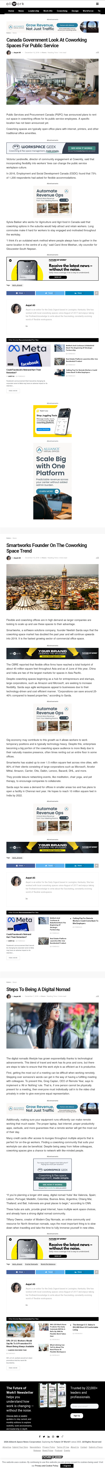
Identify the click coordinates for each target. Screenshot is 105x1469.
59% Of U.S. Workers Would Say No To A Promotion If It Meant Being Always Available (20, 1344)
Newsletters (35, 1447)
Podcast (58, 1450)
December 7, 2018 (31, 996)
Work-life (47, 11)
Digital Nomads (31, 1264)
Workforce (88, 11)
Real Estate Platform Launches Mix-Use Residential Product (58, 941)
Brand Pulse (47, 1450)
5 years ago (21, 376)
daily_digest (17, 285)
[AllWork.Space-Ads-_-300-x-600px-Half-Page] (52, 481)
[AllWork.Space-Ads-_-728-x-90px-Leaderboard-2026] (52, 27)
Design (75, 11)
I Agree (67, 1466)
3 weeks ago (78, 1333)
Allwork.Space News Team (17, 1350)
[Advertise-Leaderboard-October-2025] (52, 653)
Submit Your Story (20, 1447)
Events (67, 1450)
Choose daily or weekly (16, 1416)
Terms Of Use (63, 1447)
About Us (75, 1447)
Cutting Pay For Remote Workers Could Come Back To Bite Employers (85, 920)
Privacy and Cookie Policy (46, 1466)
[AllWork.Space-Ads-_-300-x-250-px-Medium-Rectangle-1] (52, 201)
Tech (100, 11)
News (21, 11)
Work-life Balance (48, 1264)
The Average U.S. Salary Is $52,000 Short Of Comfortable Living (85, 1327)
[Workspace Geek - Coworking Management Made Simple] (52, 148)
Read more (13, 391)
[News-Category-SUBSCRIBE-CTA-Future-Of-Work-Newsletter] (52, 268)
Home (11, 11)
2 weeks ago (55, 1339)
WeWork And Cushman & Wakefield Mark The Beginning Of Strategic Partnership (80, 348)
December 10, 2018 (32, 52)
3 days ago (11, 1353)
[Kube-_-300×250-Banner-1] (52, 421)
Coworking (62, 11)
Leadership (33, 11)
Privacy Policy (48, 1447)
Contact (83, 1447)
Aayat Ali (17, 52)
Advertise (7, 1447)
